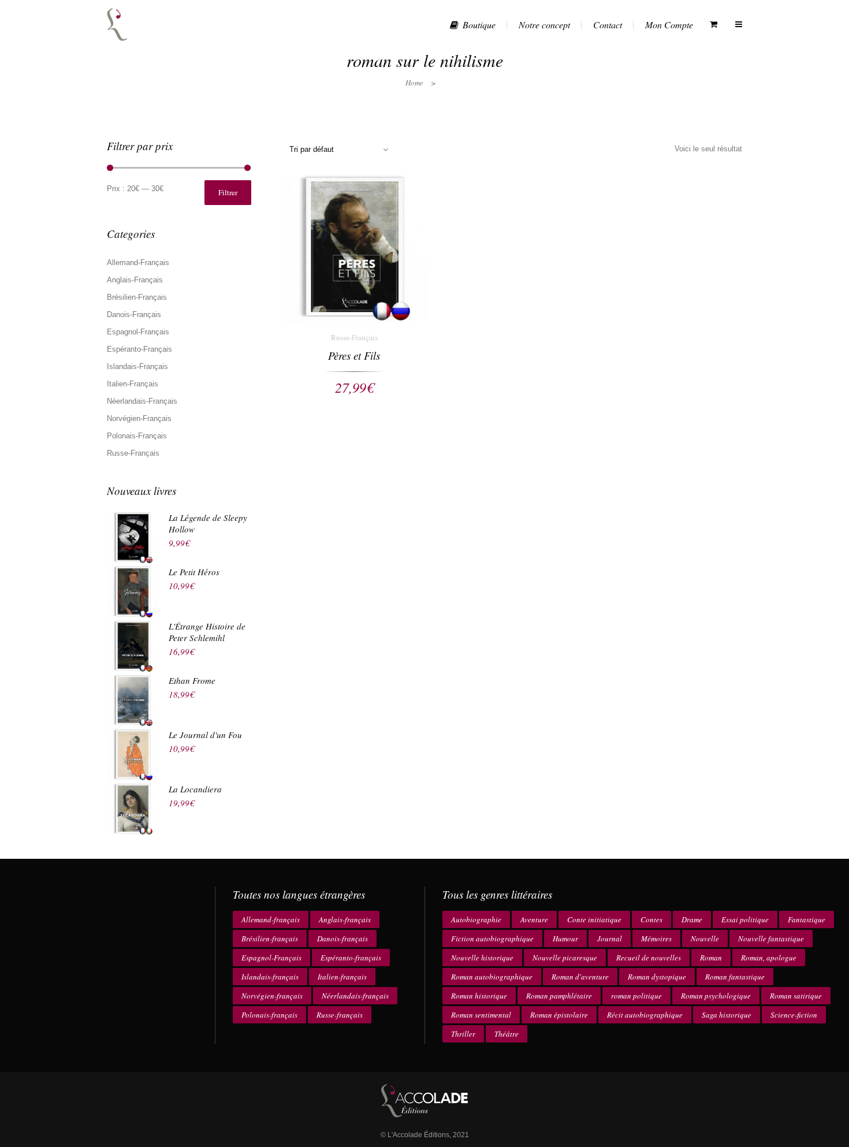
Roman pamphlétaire (559, 995)
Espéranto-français (351, 957)
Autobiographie (476, 919)
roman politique (636, 995)
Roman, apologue (768, 957)
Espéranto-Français (139, 349)
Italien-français (342, 976)
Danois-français (342, 938)
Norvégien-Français (139, 418)
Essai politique (745, 919)
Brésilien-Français (137, 297)
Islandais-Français (137, 366)
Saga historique (726, 1015)
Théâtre (506, 1034)
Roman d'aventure (580, 976)
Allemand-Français (138, 262)
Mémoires (656, 938)
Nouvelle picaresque (565, 957)
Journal (609, 938)
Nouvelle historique (482, 957)
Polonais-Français (137, 435)
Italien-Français (132, 383)
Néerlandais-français (355, 995)
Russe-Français (133, 453)
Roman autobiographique (492, 976)
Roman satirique (796, 995)
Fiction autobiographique (492, 938)
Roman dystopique (657, 976)
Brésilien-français (269, 938)
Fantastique (806, 919)
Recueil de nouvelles (648, 957)
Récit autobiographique (645, 1015)
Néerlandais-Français (142, 401)
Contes (651, 919)
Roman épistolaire (559, 1015)
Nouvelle (705, 938)
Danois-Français (134, 314)
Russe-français (339, 1015)
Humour (565, 938)
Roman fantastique (735, 976)
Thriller (463, 1034)
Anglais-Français (135, 279)
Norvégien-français (272, 995)
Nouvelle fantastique (771, 938)
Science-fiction (793, 1015)
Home (414, 82)
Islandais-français (270, 976)
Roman (711, 957)
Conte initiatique (594, 919)
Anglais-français (345, 919)
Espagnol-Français (138, 331)
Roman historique (479, 995)
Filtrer (227, 192)
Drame (692, 919)
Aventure (534, 919)
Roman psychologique (716, 995)
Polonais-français (269, 1015)
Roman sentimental (481, 1015)
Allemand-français (270, 919)
